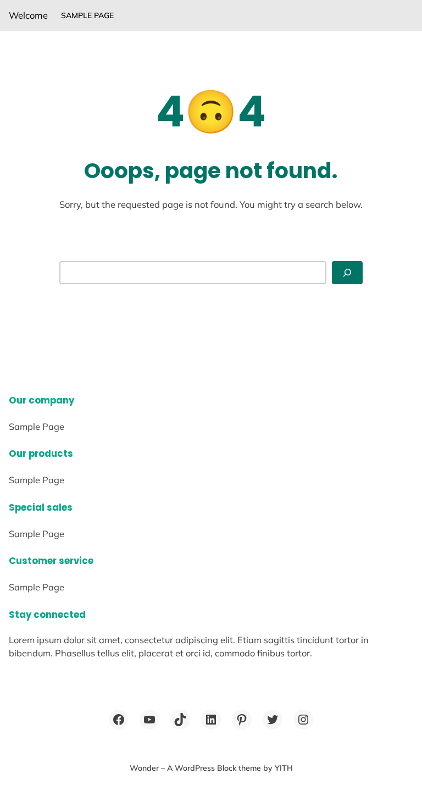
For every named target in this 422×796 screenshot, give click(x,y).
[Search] (347, 272)
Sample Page (87, 15)
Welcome (28, 15)
